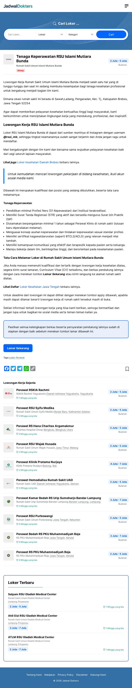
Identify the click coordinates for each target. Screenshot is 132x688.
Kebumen (75, 519)
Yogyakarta (86, 393)
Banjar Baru (60, 411)
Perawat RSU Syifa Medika (35, 408)
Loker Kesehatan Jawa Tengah (39, 286)
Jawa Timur (62, 447)
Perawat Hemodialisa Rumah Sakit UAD (44, 480)
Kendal (70, 537)
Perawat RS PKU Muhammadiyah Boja (43, 552)
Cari (111, 34)
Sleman (74, 483)
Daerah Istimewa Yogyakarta (62, 393)
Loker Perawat (17, 357)
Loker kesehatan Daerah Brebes (38, 162)
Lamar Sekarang (18, 348)
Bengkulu (49, 429)
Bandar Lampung (79, 501)
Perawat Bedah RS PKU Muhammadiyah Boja (48, 534)
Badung (46, 465)
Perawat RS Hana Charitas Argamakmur (45, 426)
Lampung (95, 501)
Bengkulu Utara (64, 429)
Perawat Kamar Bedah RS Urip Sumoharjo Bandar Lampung (58, 498)
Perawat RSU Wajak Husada (36, 444)
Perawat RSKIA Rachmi (32, 390)
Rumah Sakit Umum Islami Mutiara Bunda (39, 65)
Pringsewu (23, 623)
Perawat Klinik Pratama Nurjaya (39, 462)
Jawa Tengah (60, 519)
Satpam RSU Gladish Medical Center (32, 594)
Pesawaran (23, 601)
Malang (74, 447)
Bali (55, 465)
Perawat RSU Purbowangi (34, 516)
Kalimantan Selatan (79, 411)
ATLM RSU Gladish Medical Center (31, 637)
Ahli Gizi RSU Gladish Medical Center (32, 615)
